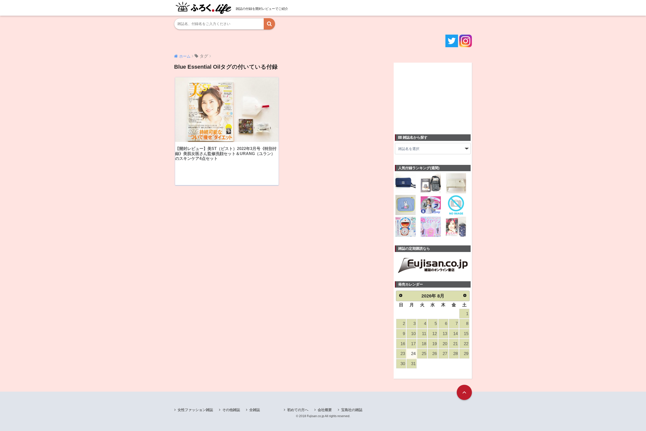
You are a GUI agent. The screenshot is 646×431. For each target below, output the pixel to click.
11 (424, 333)
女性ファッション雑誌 (195, 410)
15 (466, 333)
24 (413, 353)
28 (455, 353)
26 (434, 353)
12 (434, 333)
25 (424, 353)
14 (455, 333)
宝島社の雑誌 (351, 410)
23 (402, 353)
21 (455, 343)
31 (413, 363)
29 (466, 353)
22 (466, 343)
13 (445, 333)
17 (413, 343)
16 (402, 343)
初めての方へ (297, 410)
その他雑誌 (231, 410)
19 (434, 343)
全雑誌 (254, 410)
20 (445, 343)
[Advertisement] (433, 95)
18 (424, 343)
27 (445, 353)
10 (413, 333)
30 (402, 363)
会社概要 (325, 410)
